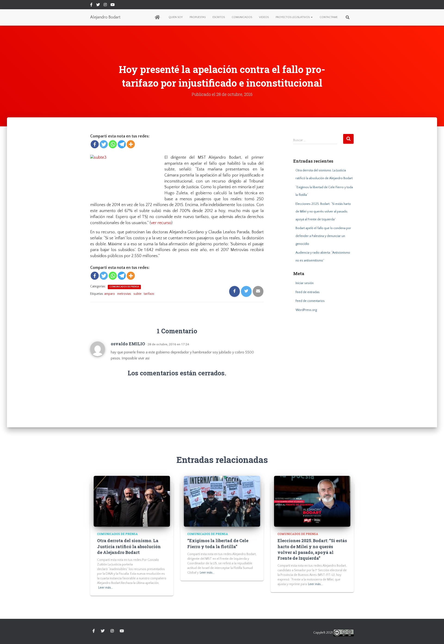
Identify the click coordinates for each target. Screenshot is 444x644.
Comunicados (242, 17)
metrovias (124, 294)
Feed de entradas (308, 292)
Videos (264, 17)
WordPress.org (306, 310)
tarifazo (149, 294)
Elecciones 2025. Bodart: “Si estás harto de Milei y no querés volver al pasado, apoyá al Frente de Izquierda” (323, 211)
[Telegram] (122, 144)
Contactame (329, 17)
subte (137, 294)
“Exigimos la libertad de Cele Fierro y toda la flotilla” (217, 543)
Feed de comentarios (310, 301)
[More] (131, 144)
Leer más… (105, 587)
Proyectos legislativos (293, 17)
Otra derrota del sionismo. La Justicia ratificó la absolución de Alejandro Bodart (129, 546)
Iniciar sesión (305, 283)
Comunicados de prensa (124, 287)
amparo (109, 294)
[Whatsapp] (113, 144)
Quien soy (176, 17)
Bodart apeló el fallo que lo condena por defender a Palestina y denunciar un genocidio (323, 236)
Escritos (219, 17)
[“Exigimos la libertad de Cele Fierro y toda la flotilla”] (222, 501)
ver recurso (161, 223)
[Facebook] (95, 144)
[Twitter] (104, 144)
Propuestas (198, 17)
